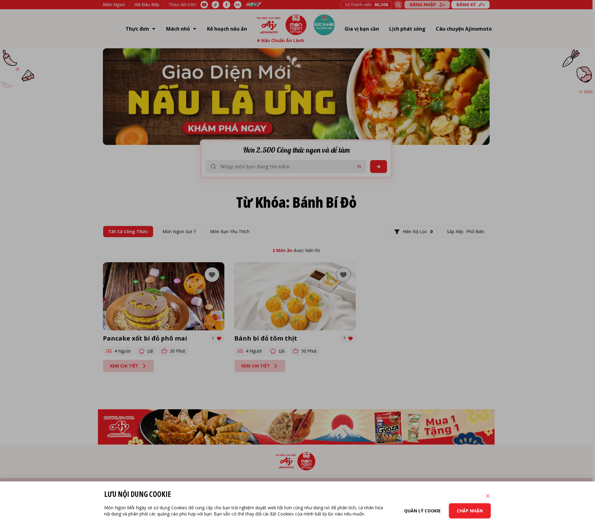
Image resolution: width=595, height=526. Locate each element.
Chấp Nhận (470, 511)
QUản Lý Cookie (422, 511)
